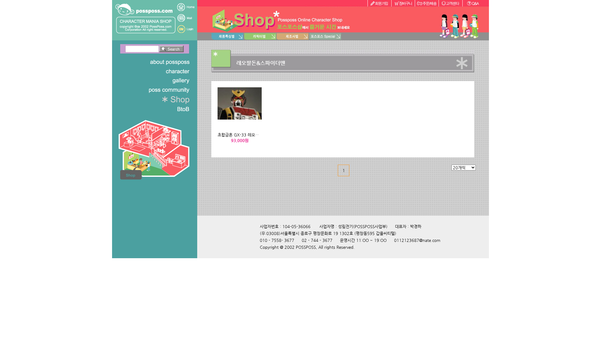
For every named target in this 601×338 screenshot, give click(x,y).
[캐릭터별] (260, 36)
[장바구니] (403, 3)
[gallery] (159, 80)
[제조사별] (293, 36)
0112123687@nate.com (417, 240)
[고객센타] (450, 3)
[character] (159, 71)
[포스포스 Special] (325, 36)
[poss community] (159, 90)
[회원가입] (379, 3)
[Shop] (159, 99)
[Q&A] (475, 3)
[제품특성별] (228, 36)
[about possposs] (159, 62)
